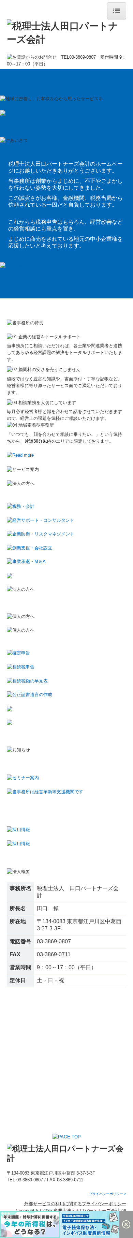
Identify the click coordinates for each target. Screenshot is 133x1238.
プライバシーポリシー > (107, 1194)
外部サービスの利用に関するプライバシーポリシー (75, 1203)
